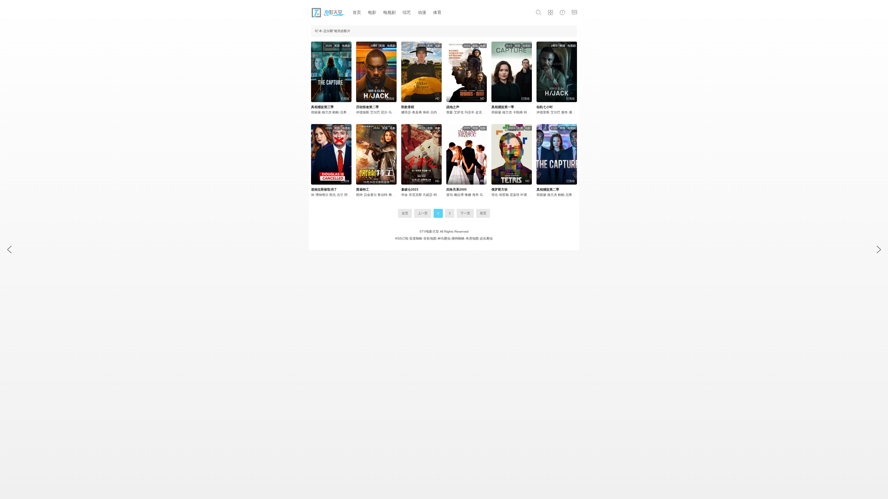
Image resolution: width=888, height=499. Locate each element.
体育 (437, 12)
